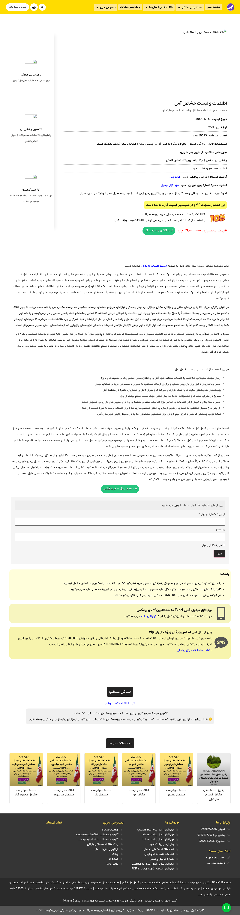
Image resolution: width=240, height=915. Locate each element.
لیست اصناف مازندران (154, 266)
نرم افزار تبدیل (170, 185)
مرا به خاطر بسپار (212, 545)
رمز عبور (220, 529)
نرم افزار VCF (149, 616)
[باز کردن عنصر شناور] (226, 907)
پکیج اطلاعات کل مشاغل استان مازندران (213, 794)
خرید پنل (175, 177)
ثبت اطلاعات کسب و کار (120, 703)
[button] (42, 7)
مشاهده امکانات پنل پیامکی (194, 650)
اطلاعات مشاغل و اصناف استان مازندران (186, 110)
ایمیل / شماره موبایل (212, 514)
